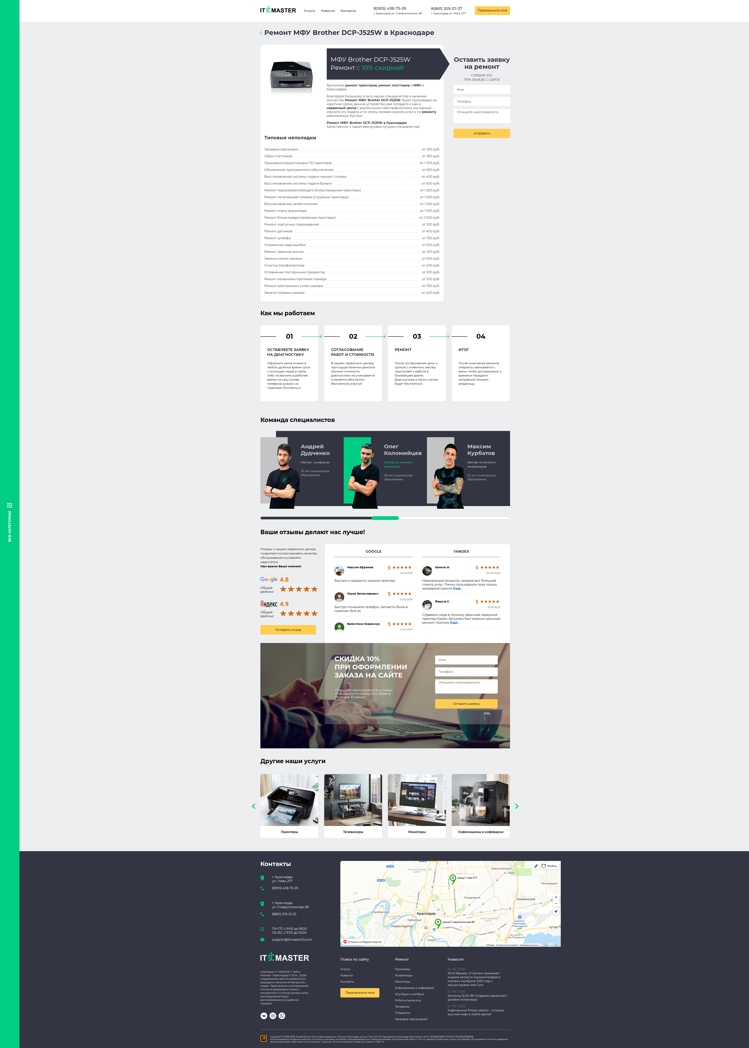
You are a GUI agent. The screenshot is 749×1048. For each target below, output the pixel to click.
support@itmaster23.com (292, 939)
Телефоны (402, 1006)
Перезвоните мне (492, 10)
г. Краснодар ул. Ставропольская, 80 (398, 13)
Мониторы (402, 981)
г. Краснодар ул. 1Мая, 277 (448, 13)
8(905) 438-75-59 (390, 8)
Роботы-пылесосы (408, 1000)
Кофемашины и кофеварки (414, 988)
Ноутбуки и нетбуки (409, 994)
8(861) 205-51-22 (284, 914)
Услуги (309, 11)
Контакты (348, 11)
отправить (481, 133)
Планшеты (402, 1013)
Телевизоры (404, 975)
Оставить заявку (466, 704)
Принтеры (402, 969)
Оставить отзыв (288, 630)
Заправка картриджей (411, 1019)
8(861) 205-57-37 (446, 8)
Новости (328, 11)
